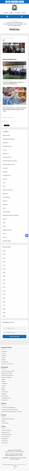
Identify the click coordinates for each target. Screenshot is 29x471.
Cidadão (6, 12)
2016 (4, 287)
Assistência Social (7, 146)
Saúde (4, 226)
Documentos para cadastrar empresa (10, 409)
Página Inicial (9, 22)
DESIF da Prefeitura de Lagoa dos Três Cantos (12, 411)
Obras (4, 208)
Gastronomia (5, 440)
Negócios (5, 200)
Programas (4, 393)
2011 (4, 305)
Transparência (5, 361)
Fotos (4, 182)
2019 (4, 276)
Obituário (5, 204)
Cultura (4, 150)
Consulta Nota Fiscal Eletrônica (8, 407)
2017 (4, 283)
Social (4, 233)
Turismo (5, 237)
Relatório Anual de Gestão (7, 375)
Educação (5, 171)
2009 (4, 312)
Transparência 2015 (6, 398)
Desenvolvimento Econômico (10, 160)
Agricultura (5, 142)
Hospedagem (5, 438)
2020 (4, 272)
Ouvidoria (17, 12)
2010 (4, 309)
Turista (23, 12)
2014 (4, 294)
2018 (4, 280)
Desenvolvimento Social (17, 22)
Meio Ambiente (6, 197)
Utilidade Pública (7, 241)
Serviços (4, 381)
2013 (4, 298)
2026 (4, 250)
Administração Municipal (9, 139)
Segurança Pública (7, 230)
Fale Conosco (5, 396)
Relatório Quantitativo (7, 377)
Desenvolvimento (7, 157)
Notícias (3, 359)
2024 (4, 258)
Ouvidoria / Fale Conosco (7, 363)
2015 (4, 290)
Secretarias (4, 355)
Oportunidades (6, 211)
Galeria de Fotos (5, 432)
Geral (4, 186)
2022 (4, 265)
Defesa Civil (6, 153)
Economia (5, 168)
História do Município (6, 430)
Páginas (3, 379)
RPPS (4, 222)
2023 (4, 261)
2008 (4, 316)
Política (5, 219)
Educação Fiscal (7, 175)
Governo (4, 353)
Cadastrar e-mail (14, 336)
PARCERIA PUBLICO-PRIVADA (11, 215)
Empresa (11, 12)
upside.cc (15, 465)
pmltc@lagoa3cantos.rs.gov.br (16, 455)
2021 (4, 269)
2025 (4, 254)
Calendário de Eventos (7, 434)
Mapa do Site (5, 400)
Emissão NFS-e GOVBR (7, 373)
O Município (4, 351)
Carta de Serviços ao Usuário (8, 371)
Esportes (5, 179)
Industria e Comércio (8, 190)
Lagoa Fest (5, 193)
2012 (4, 301)
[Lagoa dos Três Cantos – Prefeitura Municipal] (14, 8)
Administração (6, 135)
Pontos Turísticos (5, 436)
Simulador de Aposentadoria (8, 418)
